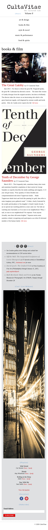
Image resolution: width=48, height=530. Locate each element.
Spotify (30, 468)
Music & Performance (24, 35)
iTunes (25, 468)
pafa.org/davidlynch (12, 271)
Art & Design (24, 20)
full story (35, 103)
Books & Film (24, 25)
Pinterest (26, 498)
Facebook (21, 498)
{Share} (18, 13)
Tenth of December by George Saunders (20, 178)
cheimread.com (20, 262)
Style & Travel (24, 30)
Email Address (8, 508)
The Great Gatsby (13, 85)
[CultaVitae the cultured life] (24, 8)
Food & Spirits (24, 40)
